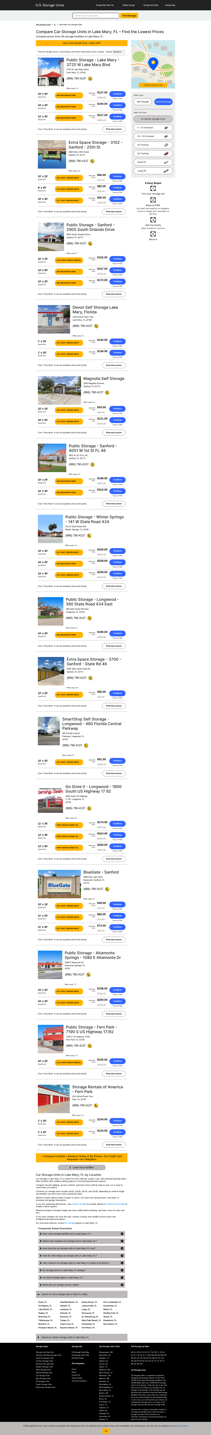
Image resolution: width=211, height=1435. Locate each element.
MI (159, 1355)
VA (161, 1361)
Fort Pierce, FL (88, 1327)
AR (138, 1352)
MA (149, 1355)
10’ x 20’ (43, 105)
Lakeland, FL (66, 1309)
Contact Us (76, 1375)
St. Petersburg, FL (90, 1316)
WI (135, 1364)
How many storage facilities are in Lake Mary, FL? (67, 1234)
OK (132, 1361)
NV (156, 1358)
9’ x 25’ (42, 187)
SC (146, 1361)
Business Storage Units (45, 1364)
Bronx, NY (103, 1399)
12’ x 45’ (43, 834)
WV (138, 1364)
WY (141, 1364)
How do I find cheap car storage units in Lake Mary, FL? (70, 1255)
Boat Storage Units (43, 1378)
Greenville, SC (104, 1416)
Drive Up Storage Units (45, 1358)
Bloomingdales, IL (106, 1387)
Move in (153, 239)
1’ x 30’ (42, 341)
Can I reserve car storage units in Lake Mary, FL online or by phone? (76, 1263)
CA (143, 1352)
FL (55, 24)
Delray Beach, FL (89, 1302)
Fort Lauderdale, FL (112, 1302)
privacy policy (181, 1426)
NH (147, 1358)
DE (155, 1352)
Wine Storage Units (43, 1370)
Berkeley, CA (104, 1381)
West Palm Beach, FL (91, 1320)
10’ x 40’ (43, 270)
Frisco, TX (103, 1405)
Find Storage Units (43, 24)
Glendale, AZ (104, 1413)
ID (134, 1355)
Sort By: (109, 52)
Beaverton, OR (105, 1375)
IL (136, 1355)
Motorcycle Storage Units (45, 1387)
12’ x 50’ (43, 846)
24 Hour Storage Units (44, 1361)
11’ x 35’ (43, 823)
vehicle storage (79, 1204)
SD (149, 1361)
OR (135, 1361)
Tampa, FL (65, 1320)
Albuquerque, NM (106, 1352)
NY (159, 1358)
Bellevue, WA (104, 1378)
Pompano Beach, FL (47, 1327)
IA (132, 1355)
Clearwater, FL (88, 1324)
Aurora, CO (103, 1364)
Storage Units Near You (105, 5)
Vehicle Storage (128, 5)
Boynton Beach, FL (69, 1327)
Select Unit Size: (140, 112)
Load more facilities (83, 1167)
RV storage (69, 1223)
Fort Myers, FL (45, 1305)
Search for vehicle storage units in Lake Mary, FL (65, 1337)
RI (144, 1361)
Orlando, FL (65, 1313)
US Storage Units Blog (80, 1352)
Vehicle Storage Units (44, 1373)
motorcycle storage (115, 1204)
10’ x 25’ (43, 176)
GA (161, 1352)
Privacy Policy (77, 1378)
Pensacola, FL (88, 1313)
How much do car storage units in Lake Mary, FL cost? (69, 1248)
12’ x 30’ (43, 116)
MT (135, 1358)
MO (165, 1355)
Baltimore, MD (104, 1370)
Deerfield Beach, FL (69, 1302)
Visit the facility (153, 225)
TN (152, 1361)
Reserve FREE (153, 205)
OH (162, 1358)
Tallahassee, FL (45, 1320)
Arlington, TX (104, 1358)
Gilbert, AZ (103, 1411)
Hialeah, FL (65, 1305)
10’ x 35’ (43, 419)
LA (147, 1355)
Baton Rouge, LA (105, 1373)
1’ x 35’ (42, 352)
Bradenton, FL (110, 1320)
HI (164, 1352)
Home (74, 1369)
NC (138, 1358)
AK (132, 1352)
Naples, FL (43, 1313)
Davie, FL (42, 1302)
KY (144, 1355)
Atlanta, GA (103, 1361)
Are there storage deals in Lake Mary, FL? (63, 1277)
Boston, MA (103, 1393)
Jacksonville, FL (89, 1305)
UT (158, 1361)
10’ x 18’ (43, 408)
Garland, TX (104, 1408)
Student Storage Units (44, 1367)
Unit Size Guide (78, 1358)
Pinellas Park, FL (111, 1313)
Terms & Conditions (79, 1381)
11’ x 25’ (43, 915)
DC (152, 1352)
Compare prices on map (153, 85)
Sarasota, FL (66, 1316)
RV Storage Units (42, 1381)
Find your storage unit (153, 193)
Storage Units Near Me (45, 1352)
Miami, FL (107, 1309)
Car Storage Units (43, 1375)
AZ (140, 1352)
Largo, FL (86, 1309)
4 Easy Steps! (153, 183)
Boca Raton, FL (110, 1324)
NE (144, 1358)
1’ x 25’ (42, 1132)
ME (156, 1355)
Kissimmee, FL (110, 1305)
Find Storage (129, 15)
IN (138, 1355)
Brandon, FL (44, 1324)
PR (141, 1361)
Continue (117, 94)
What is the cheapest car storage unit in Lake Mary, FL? (70, 1241)
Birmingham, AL (105, 1384)
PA (138, 1361)
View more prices (114, 129)
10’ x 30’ (43, 93)
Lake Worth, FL (45, 1309)
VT (163, 1361)
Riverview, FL (44, 1316)
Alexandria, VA (104, 1355)
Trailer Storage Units (44, 1384)
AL (135, 1352)
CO (146, 1352)
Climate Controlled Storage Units (48, 1355)
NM (153, 1358)
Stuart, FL (107, 1316)
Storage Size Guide (150, 5)
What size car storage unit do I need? (61, 1285)
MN (161, 1355)
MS (132, 1358)
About (74, 1372)
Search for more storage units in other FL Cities (64, 1294)
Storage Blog (170, 5)
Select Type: (139, 95)
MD (152, 1355)
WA (132, 1364)
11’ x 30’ (43, 926)
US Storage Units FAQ (80, 1355)
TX (155, 1361)
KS (141, 1355)
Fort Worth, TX (105, 1402)
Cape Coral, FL (67, 1324)
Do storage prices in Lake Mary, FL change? (64, 1270)
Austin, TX (103, 1367)
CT (149, 1352)
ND (141, 1358)
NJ (150, 1358)
